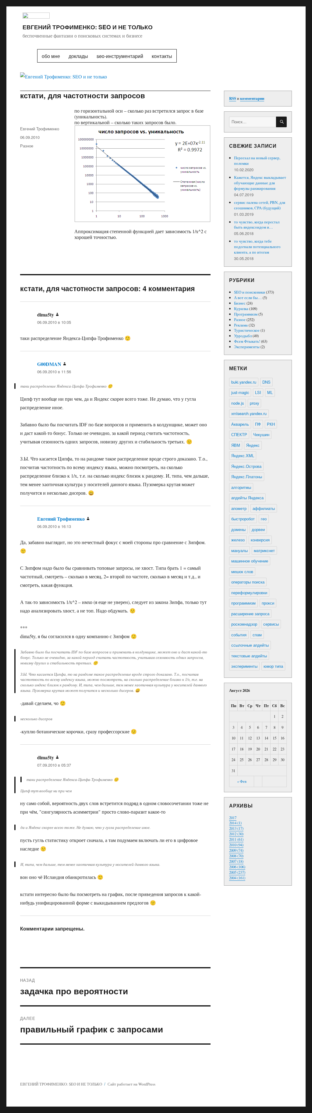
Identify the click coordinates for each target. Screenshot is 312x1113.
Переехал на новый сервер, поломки (257, 160)
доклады (78, 56)
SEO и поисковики (249, 292)
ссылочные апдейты (250, 645)
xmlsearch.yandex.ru (249, 413)
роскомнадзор (244, 624)
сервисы (271, 624)
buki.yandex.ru (243, 382)
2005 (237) (237, 872)
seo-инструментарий (120, 56)
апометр (238, 508)
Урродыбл (243, 335)
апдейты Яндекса (247, 497)
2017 (232, 817)
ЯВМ (235, 445)
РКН (271, 424)
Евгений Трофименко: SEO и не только (88, 27)
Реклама (241, 325)
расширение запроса (250, 613)
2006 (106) (237, 866)
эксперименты (244, 666)
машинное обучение (249, 561)
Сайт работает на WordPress (131, 1084)
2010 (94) (236, 844)
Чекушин (261, 434)
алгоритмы (241, 487)
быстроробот (243, 519)
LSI (258, 392)
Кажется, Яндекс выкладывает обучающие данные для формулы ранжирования (260, 183)
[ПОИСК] (281, 122)
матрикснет (264, 550)
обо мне (51, 56)
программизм (243, 603)
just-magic (240, 392)
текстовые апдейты (249, 656)
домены (238, 529)
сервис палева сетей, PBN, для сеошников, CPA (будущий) (259, 205)
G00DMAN (49, 363)
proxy (254, 403)
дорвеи (258, 529)
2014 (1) (235, 823)
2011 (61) (236, 839)
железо (238, 540)
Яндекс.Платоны (246, 476)
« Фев (241, 781)
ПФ (258, 424)
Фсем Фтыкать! (247, 341)
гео (264, 519)
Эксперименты (247, 346)
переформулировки (249, 592)
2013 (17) (236, 828)
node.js (237, 403)
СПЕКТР (239, 434)
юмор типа (273, 666)
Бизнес (240, 303)
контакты (162, 56)
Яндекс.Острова (246, 466)
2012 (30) (236, 834)
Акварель (240, 424)
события (238, 635)
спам (257, 635)
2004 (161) (237, 877)
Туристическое (247, 330)
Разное (26, 146)
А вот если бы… (248, 297)
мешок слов (242, 571)
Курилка (241, 308)
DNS (266, 382)
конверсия (260, 540)
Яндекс (253, 445)
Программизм (245, 314)
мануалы (239, 550)
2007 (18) (236, 861)
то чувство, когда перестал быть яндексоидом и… (256, 224)
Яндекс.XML (242, 455)
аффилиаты (264, 508)
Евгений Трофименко (39, 129)
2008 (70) (236, 855)
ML (270, 392)
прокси (268, 603)
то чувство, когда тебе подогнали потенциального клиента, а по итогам (257, 246)
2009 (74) (236, 850)
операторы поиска (247, 582)
